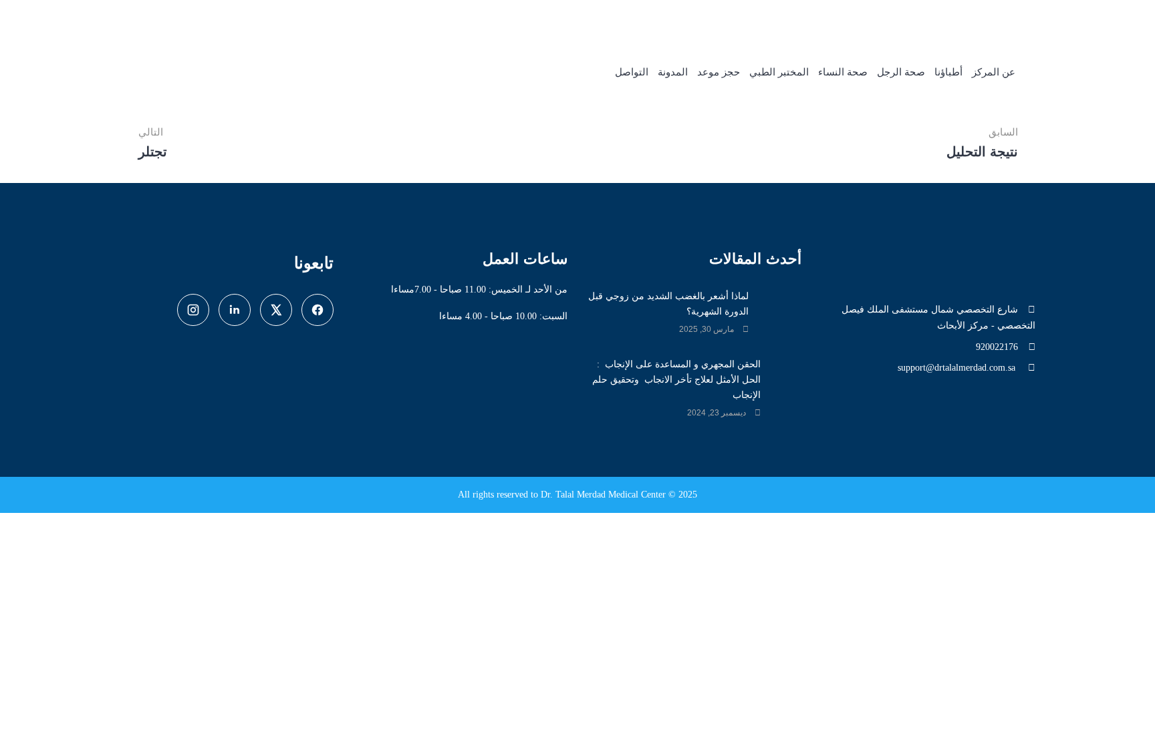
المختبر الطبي (779, 72)
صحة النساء (843, 72)
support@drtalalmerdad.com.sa (958, 368)
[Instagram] (193, 310)
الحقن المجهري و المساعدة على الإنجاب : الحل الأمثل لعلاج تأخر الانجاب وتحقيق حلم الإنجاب (676, 379)
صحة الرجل (901, 72)
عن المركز (993, 72)
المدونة (673, 72)
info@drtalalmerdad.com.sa (978, 20)
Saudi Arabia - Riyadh (756, 20)
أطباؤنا (948, 72)
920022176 (872, 20)
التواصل (631, 72)
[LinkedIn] (235, 310)
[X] (276, 310)
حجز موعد (718, 72)
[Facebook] (317, 310)
